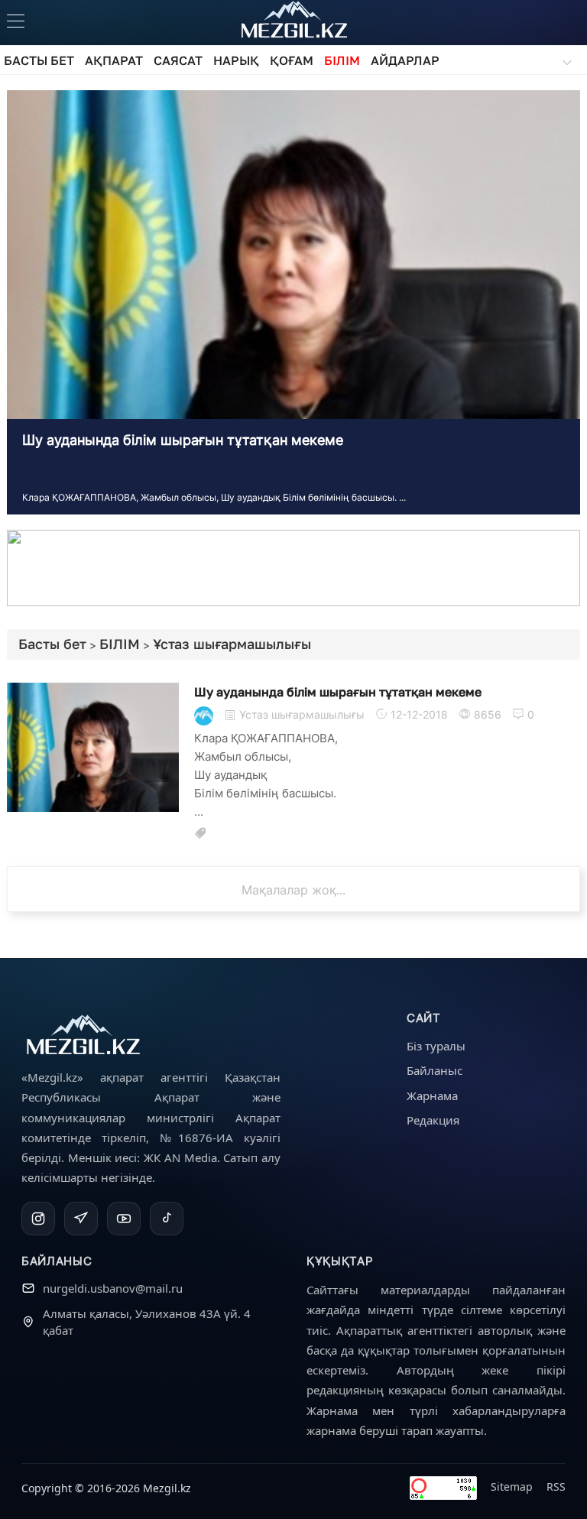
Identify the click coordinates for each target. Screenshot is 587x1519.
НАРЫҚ (236, 60)
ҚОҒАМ (291, 60)
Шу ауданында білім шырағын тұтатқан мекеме (182, 440)
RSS (556, 1486)
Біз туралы (436, 1045)
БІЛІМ (342, 60)
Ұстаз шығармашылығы (232, 643)
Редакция (433, 1120)
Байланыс (434, 1070)
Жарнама (432, 1095)
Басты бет (52, 643)
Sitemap (512, 1486)
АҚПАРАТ (114, 60)
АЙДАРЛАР (405, 60)
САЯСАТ (178, 60)
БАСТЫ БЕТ (39, 60)
